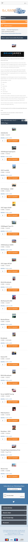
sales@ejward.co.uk (11, 534)
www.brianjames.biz (6, 114)
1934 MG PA (4, 133)
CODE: (3, 135)
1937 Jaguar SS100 (6, 207)
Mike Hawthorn (5, 413)
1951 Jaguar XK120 (6, 263)
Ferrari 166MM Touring (7, 394)
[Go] (20, 489)
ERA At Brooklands (6, 375)
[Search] (26, 21)
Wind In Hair (4, 468)
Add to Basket (13, 140)
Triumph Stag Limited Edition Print (10, 450)
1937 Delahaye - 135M (7, 189)
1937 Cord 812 (5, 170)
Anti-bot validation (13, 491)
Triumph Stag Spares (12, 29)
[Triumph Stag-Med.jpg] (14, 45)
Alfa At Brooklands (6, 282)
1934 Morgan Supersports (8, 151)
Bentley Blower (5, 319)
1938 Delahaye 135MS (7, 245)
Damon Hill (4, 357)
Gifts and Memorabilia (8, 31)
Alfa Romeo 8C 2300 (6, 301)
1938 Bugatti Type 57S (7, 226)
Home (3, 29)
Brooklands (4, 338)
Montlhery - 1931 (5, 431)
